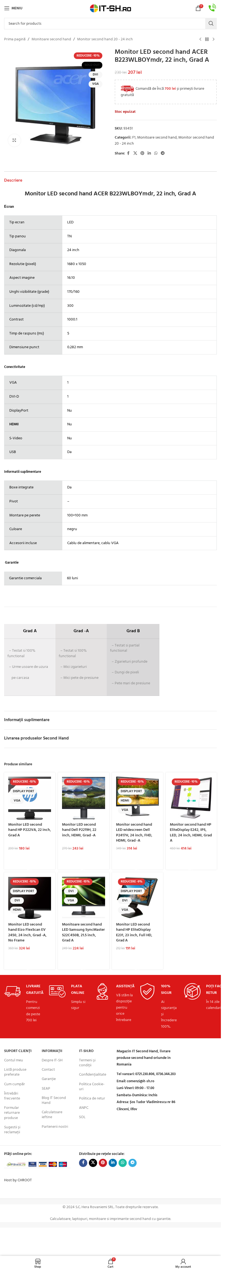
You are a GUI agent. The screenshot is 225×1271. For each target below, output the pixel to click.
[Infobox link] (212, 8)
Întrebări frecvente (12, 1096)
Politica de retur (92, 1098)
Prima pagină (15, 39)
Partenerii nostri (55, 1127)
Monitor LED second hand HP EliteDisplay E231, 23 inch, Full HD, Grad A (134, 932)
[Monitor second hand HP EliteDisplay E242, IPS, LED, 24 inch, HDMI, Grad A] (191, 798)
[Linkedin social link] (149, 154)
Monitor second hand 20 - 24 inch (105, 39)
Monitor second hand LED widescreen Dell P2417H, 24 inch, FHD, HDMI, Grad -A (134, 833)
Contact (48, 1070)
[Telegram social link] (162, 154)
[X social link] (135, 154)
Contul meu (13, 1060)
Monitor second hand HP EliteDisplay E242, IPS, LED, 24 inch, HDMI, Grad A (191, 833)
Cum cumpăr (14, 1084)
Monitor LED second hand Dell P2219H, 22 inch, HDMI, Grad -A (79, 830)
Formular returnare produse (12, 1113)
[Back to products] (207, 39)
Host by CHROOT (18, 1180)
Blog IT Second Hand (54, 1100)
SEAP (46, 1089)
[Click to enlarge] (14, 140)
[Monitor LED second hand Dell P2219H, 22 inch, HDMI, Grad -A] (83, 798)
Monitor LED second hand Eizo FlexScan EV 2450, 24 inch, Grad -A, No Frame (27, 932)
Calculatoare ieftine (52, 1114)
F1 (134, 137)
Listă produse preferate (15, 1072)
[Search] (211, 23)
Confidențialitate (92, 1075)
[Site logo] (110, 8)
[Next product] (213, 39)
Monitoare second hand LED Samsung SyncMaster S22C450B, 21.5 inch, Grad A (83, 932)
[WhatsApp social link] (156, 154)
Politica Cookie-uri (92, 1086)
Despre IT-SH (52, 1060)
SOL (82, 1117)
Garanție (49, 1079)
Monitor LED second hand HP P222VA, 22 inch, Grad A (29, 830)
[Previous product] (200, 39)
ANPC (83, 1108)
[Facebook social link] (128, 154)
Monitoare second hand (51, 39)
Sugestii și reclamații (12, 1129)
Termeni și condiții (87, 1062)
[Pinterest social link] (142, 154)
